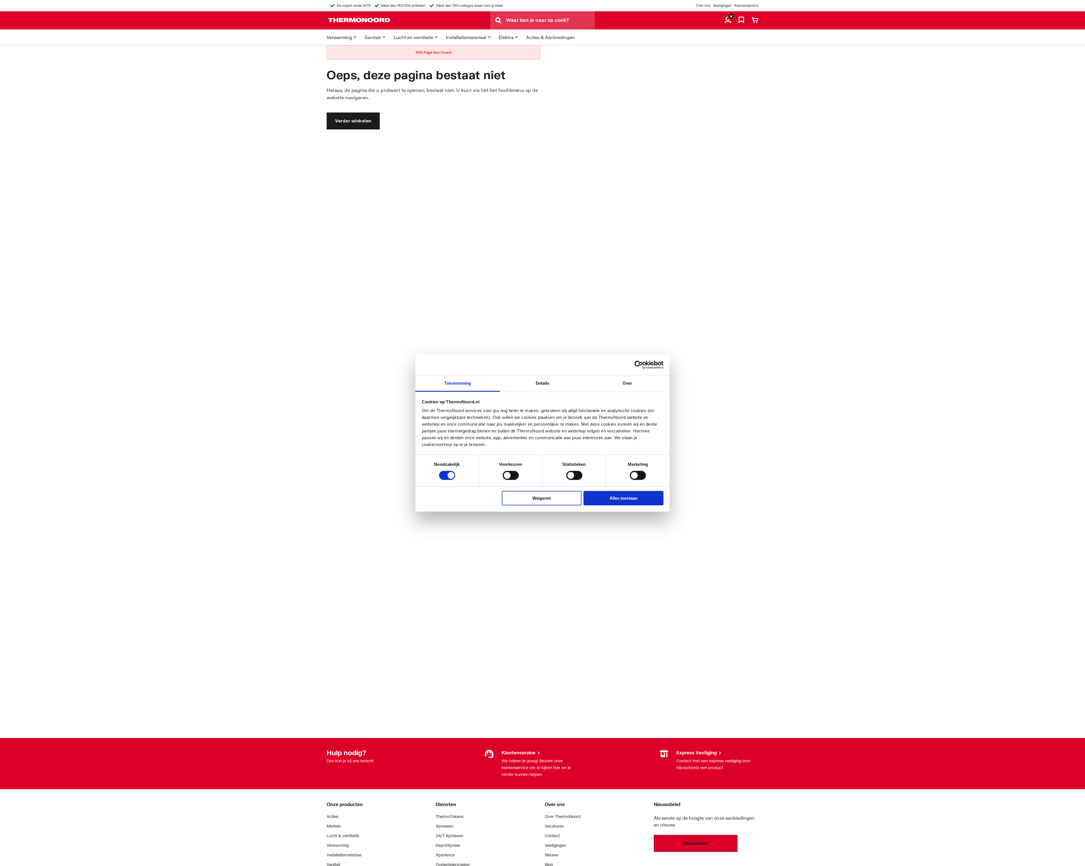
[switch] (511, 475)
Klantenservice (746, 5)
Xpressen (444, 826)
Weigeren (541, 498)
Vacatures (554, 826)
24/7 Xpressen (449, 835)
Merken (334, 826)
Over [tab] (627, 383)
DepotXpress (448, 845)
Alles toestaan (623, 498)
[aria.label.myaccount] (728, 20)
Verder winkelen (353, 120)
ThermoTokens (449, 816)
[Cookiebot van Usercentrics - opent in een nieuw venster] (638, 364)
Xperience (445, 854)
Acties (332, 816)
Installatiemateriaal (344, 854)
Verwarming (338, 845)
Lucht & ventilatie (343, 835)
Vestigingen (722, 5)
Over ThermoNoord (563, 816)
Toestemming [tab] (457, 383)
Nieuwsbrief (695, 843)
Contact (552, 835)
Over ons (703, 5)
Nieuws (551, 854)
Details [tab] (543, 383)
